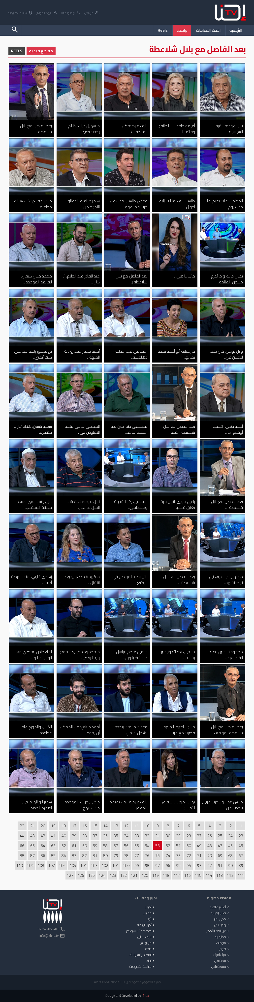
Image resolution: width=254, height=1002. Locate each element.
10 (147, 825)
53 (157, 845)
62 (64, 845)
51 (178, 845)
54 (147, 845)
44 (22, 835)
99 (136, 865)
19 (53, 825)
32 (147, 835)
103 (94, 865)
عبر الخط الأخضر (218, 931)
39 (74, 835)
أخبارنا (150, 907)
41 (53, 835)
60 (84, 845)
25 (220, 835)
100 (126, 865)
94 (189, 865)
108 (40, 865)
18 (64, 825)
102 (104, 865)
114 (208, 875)
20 (43, 825)
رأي (151, 919)
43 (32, 835)
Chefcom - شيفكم (141, 931)
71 (199, 855)
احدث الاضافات (208, 30)
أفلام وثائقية (220, 907)
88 (22, 855)
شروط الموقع (47, 13)
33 (136, 835)
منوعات (223, 943)
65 (32, 845)
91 (220, 865)
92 (209, 865)
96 (168, 865)
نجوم (225, 949)
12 (126, 825)
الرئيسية (235, 30)
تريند (151, 961)
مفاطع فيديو (41, 51)
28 (189, 835)
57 (116, 845)
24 (230, 835)
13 (116, 825)
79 (116, 855)
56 (126, 845)
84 (64, 855)
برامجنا (181, 30)
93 (199, 865)
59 (95, 845)
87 (32, 855)
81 (95, 855)
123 (112, 875)
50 (189, 845)
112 (230, 875)
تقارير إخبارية (220, 913)
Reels (163, 30)
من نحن (91, 13)
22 (22, 825)
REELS (16, 51)
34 (126, 835)
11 (136, 825)
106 (62, 865)
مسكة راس (220, 967)
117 (176, 875)
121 (134, 875)
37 (95, 835)
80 (105, 855)
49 (199, 845)
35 (116, 835)
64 (43, 845)
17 (74, 825)
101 (115, 865)
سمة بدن (222, 961)
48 (209, 845)
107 (51, 865)
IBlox (145, 996)
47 (220, 845)
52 (168, 845)
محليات (149, 913)
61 (74, 845)
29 (178, 835)
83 (74, 855)
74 (168, 855)
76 (147, 855)
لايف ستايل (146, 937)
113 (219, 875)
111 (240, 875)
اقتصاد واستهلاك (143, 955)
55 (136, 845)
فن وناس (148, 943)
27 (199, 835)
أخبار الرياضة (146, 925)
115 (198, 875)
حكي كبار (222, 919)
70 (209, 855)
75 (157, 855)
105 (72, 865)
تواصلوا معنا (71, 13)
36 (105, 835)
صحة (150, 949)
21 (32, 825)
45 (241, 845)
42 (43, 835)
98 (147, 865)
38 (84, 835)
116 (187, 875)
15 (95, 825)
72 (189, 855)
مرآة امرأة (222, 955)
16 (84, 825)
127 (70, 875)
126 (80, 875)
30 (168, 835)
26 (209, 835)
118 (166, 875)
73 (178, 855)
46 (230, 845)
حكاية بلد (222, 937)
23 (241, 835)
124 (102, 875)
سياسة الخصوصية (20, 13)
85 (53, 855)
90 (230, 865)
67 (241, 855)
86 (43, 855)
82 (84, 855)
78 (126, 855)
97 (157, 865)
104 (83, 865)
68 (230, 855)
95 (178, 865)
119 (155, 875)
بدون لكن (222, 925)
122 (123, 875)
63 (53, 845)
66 (22, 845)
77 (136, 855)
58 (105, 845)
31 (157, 835)
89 (241, 865)
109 (30, 865)
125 (91, 875)
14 (105, 825)
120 (144, 875)
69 (220, 855)
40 (64, 835)
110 (19, 865)
